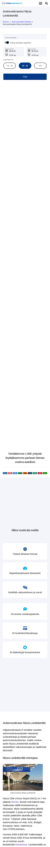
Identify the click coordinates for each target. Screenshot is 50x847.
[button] (40, 3)
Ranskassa (21, 844)
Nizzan (15, 802)
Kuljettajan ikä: (8, 60)
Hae (25, 76)
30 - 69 (25, 65)
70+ (40, 65)
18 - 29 (10, 65)
